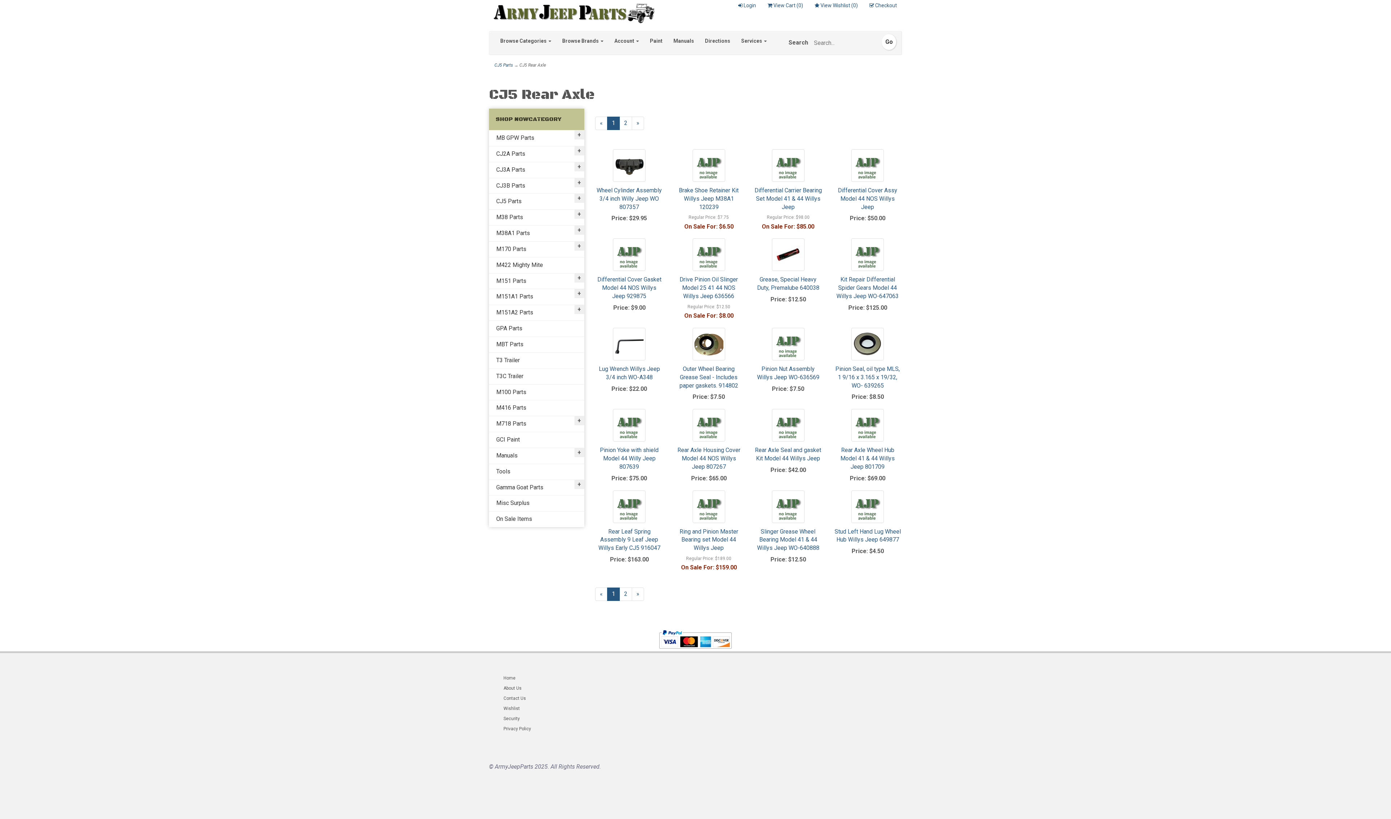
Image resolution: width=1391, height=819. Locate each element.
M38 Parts (509, 217)
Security (512, 718)
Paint (656, 41)
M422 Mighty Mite (519, 265)
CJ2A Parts (510, 153)
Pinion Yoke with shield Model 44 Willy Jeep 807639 (629, 458)
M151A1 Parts (514, 296)
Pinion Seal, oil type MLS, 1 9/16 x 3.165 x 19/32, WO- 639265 (867, 377)
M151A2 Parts (514, 312)
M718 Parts (511, 423)
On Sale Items (514, 518)
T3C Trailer (509, 376)
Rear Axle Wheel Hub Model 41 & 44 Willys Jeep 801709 (867, 458)
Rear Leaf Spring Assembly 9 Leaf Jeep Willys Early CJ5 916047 (629, 540)
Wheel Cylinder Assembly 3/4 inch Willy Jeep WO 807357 (629, 198)
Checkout (886, 5)
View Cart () (788, 5)
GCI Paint (508, 439)
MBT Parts (509, 344)
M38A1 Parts (513, 233)
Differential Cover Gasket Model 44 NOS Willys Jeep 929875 (629, 288)
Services (752, 41)
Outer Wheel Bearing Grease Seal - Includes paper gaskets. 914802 (709, 377)
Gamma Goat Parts (519, 487)
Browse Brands (581, 41)
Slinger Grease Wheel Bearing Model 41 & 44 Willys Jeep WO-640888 (788, 540)
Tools (503, 471)
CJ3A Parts (510, 169)
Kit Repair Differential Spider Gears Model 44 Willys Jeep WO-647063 (867, 288)
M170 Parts (511, 249)
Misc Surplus (513, 503)
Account (624, 41)
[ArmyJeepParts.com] (572, 12)
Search (798, 42)
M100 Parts (511, 392)
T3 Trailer (508, 360)
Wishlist (512, 708)
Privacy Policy (517, 728)
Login (750, 5)
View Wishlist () (839, 5)
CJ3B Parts (510, 185)
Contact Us (515, 698)
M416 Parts (511, 407)
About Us (513, 688)
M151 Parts (511, 280)
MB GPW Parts (515, 137)
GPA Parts (509, 328)
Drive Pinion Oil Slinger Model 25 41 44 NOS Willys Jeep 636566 (709, 288)
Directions (717, 41)
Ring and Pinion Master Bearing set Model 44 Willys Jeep (709, 540)
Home (509, 678)
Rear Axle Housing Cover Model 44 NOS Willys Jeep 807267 (708, 458)
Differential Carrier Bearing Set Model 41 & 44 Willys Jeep (788, 198)
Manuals (683, 41)
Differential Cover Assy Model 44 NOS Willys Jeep (867, 198)
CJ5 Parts (503, 65)
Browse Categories (524, 41)
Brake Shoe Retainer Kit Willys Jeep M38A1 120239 (709, 198)
